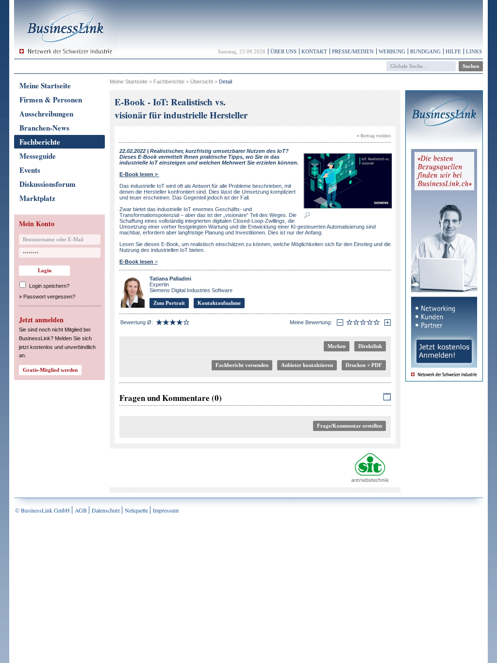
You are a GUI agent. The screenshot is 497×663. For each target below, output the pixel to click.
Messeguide (37, 155)
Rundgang (425, 51)
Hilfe (453, 51)
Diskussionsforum (47, 184)
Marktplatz (37, 198)
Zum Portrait (169, 303)
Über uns (283, 51)
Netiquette (136, 510)
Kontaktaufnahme (219, 303)
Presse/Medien (353, 51)
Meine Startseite (45, 85)
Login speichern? (49, 286)
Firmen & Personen (50, 99)
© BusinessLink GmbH (42, 510)
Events (29, 170)
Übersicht (201, 81)
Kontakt (314, 51)
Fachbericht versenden (241, 365)
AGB (81, 510)
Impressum (166, 510)
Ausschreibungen (46, 113)
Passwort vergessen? (49, 296)
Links (474, 51)
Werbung (392, 51)
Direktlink (370, 346)
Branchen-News (44, 127)
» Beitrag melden (374, 135)
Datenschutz (106, 510)
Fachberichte (39, 141)
